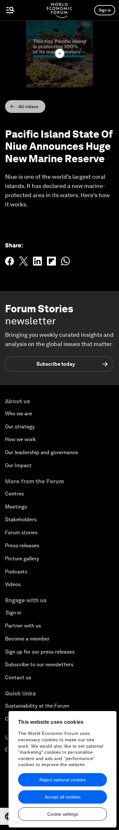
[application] (59, 53)
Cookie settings (62, 814)
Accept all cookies (63, 796)
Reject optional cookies (62, 779)
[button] (60, 53)
